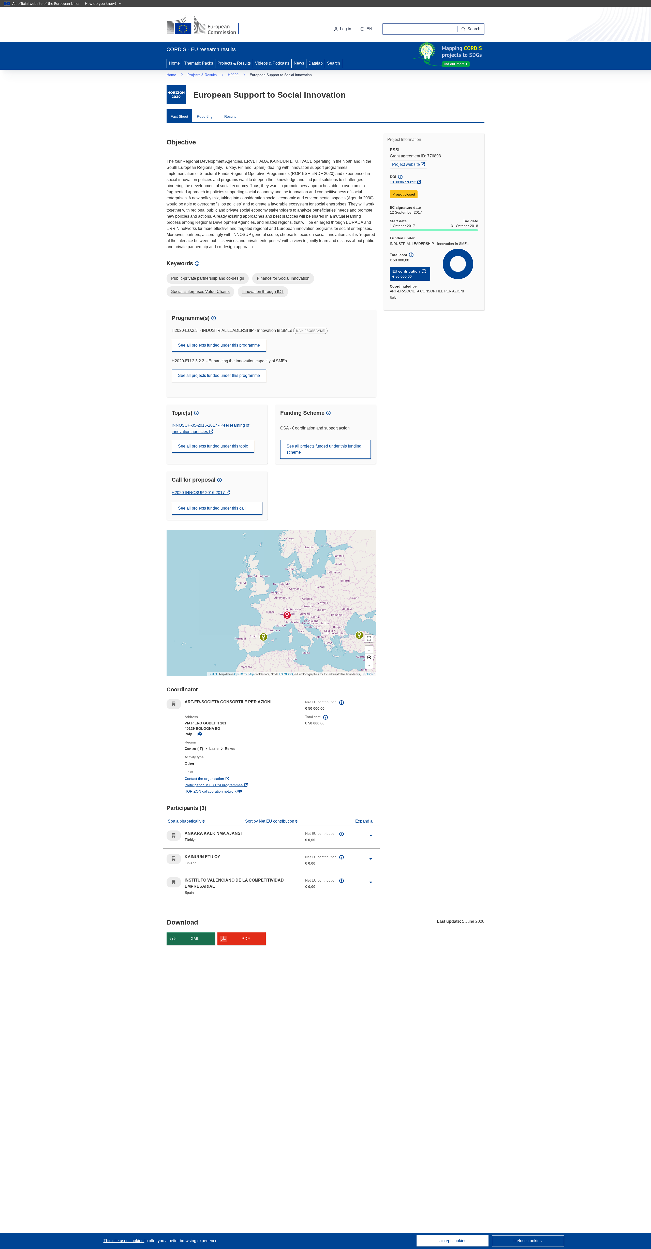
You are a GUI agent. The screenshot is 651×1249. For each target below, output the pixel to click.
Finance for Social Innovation (283, 278)
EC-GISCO (286, 674)
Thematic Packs (198, 63)
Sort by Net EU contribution (270, 821)
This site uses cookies (123, 1241)
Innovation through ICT (263, 291)
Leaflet (213, 674)
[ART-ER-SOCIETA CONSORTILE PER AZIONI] (287, 615)
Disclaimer (368, 674)
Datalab (315, 63)
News (299, 63)
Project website (409, 164)
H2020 (233, 75)
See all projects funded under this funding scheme (324, 449)
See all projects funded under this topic (213, 446)
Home (174, 63)
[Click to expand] (371, 835)
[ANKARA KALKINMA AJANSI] (359, 635)
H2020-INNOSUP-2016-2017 (199, 492)
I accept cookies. (452, 1241)
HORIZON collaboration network (229, 791)
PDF (246, 938)
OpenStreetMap (244, 674)
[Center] (369, 657)
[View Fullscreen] (369, 638)
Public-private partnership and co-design (207, 278)
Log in (345, 29)
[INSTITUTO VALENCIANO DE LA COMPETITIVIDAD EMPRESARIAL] (263, 637)
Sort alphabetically (185, 821)
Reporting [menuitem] (205, 116)
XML (195, 938)
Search (333, 63)
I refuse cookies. (528, 1241)
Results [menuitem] (230, 116)
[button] (366, 29)
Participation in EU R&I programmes (232, 785)
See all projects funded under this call (212, 508)
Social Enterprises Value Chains (200, 291)
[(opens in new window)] (208, 25)
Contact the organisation (223, 778)
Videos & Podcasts (272, 63)
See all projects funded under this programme (219, 345)
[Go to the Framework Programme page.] (176, 94)
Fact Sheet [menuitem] (179, 116)
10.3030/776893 (403, 182)
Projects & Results (234, 63)
